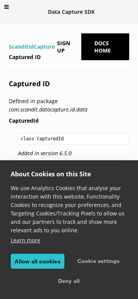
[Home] (10, 36)
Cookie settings (98, 261)
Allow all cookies (37, 261)
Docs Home (102, 46)
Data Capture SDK (71, 11)
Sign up (63, 46)
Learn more (25, 240)
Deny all (69, 281)
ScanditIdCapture (32, 46)
